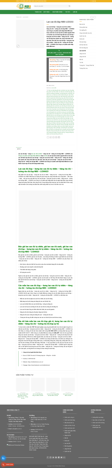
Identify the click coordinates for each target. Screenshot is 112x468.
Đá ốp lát (81, 39)
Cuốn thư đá (82, 36)
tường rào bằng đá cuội (56, 130)
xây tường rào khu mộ (58, 133)
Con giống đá (82, 30)
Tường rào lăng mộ (69, 132)
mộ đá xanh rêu (57, 129)
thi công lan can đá (65, 129)
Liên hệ (75, 12)
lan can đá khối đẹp (69, 112)
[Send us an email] (95, 1)
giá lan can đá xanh (52, 99)
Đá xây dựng (82, 42)
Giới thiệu (46, 12)
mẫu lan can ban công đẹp (62, 124)
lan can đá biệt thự (63, 110)
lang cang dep (57, 121)
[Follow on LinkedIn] (59, 457)
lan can (57, 107)
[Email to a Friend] (53, 137)
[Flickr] (64, 457)
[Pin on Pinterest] (56, 137)
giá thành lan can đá (61, 99)
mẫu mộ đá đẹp (56, 127)
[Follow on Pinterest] (56, 457)
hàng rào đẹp (49, 104)
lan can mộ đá (59, 118)
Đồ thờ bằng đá (83, 48)
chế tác (46, 155)
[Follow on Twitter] (93, 1)
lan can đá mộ (50, 113)
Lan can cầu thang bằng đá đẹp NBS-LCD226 (53, 394)
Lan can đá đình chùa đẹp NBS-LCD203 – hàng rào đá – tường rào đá (22, 396)
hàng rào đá (49, 101)
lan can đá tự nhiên (65, 115)
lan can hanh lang (50, 116)
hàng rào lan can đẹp (57, 104)
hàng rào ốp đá (66, 104)
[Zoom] (18, 46)
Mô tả (18, 149)
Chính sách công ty (69, 417)
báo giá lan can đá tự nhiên (52, 91)
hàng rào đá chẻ (55, 101)
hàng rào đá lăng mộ (60, 102)
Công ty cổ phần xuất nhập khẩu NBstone (29, 155)
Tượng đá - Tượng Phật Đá (86, 65)
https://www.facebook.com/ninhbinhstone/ (39, 365)
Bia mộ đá (82, 24)
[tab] (19, 149)
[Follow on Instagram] (92, 1)
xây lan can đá (50, 133)
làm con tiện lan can (56, 105)
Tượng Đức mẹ (83, 68)
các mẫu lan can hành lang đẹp (65, 91)
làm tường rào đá (52, 107)
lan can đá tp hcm (57, 113)
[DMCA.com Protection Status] (15, 445)
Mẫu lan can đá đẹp (52, 126)
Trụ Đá (81, 62)
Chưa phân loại (83, 27)
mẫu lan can (53, 124)
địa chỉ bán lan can (56, 96)
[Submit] (69, 6)
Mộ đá (81, 59)
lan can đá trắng (56, 115)
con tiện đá (69, 93)
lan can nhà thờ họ (54, 119)
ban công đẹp (71, 90)
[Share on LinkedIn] (59, 137)
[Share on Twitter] (50, 137)
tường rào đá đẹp (53, 132)
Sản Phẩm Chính (57, 12)
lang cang (70, 119)
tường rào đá (64, 130)
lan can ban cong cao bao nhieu (67, 107)
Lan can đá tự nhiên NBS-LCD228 (68, 394)
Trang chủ (38, 12)
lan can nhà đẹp (65, 118)
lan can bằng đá (60, 109)
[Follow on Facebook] (90, 1)
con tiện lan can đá (56, 94)
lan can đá (56, 110)
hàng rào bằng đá (70, 99)
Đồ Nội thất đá (83, 45)
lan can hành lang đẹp (59, 116)
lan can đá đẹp (70, 110)
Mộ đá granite (68, 446)
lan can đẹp (72, 115)
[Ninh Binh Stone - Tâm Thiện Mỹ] (23, 6)
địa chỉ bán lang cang (58, 98)
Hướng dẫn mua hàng (97, 417)
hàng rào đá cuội (63, 101)
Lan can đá (25, 17)
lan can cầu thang (68, 109)
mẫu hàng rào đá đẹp (61, 123)
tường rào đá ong (61, 132)
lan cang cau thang (63, 119)
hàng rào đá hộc (52, 102)
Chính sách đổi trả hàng (98, 422)
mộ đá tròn (51, 129)
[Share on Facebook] (48, 137)
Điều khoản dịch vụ (69, 422)
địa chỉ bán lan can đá (65, 96)
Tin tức (67, 12)
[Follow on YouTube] (61, 457)
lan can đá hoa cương (60, 112)
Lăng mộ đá (82, 53)
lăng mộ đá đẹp (52, 123)
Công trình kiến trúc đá (85, 33)
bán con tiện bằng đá (53, 90)
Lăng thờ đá (82, 56)
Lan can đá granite (51, 112)
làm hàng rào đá (65, 105)
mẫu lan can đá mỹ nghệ (62, 126)
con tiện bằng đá (63, 93)
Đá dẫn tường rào (64, 94)
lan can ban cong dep (51, 109)
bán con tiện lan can (63, 90)
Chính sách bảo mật (69, 428)
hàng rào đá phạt (69, 102)
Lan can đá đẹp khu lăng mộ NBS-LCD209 (38, 394)
